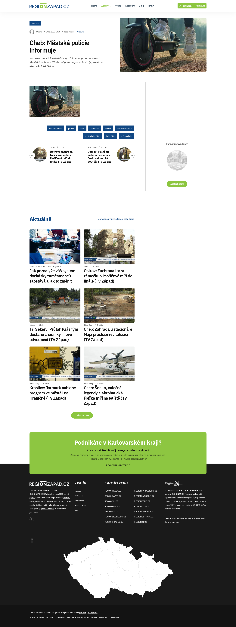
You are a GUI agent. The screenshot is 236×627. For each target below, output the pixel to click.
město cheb (126, 136)
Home (94, 6)
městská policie (55, 128)
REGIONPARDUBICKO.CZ (145, 491)
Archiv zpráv (80, 505)
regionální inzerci (46, 509)
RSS (76, 510)
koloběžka (110, 136)
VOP (90, 612)
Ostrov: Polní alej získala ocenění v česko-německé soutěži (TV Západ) (100, 156)
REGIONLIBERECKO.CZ (115, 517)
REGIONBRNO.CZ (142, 501)
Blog (141, 6)
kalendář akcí (51, 501)
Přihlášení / (187, 6)
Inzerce (78, 491)
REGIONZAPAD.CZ (113, 496)
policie (71, 128)
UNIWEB (168, 501)
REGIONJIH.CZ (111, 501)
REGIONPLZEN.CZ (113, 491)
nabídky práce (64, 501)
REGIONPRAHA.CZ (113, 506)
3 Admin (39, 32)
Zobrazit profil (177, 184)
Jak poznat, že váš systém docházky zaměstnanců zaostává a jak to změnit (52, 276)
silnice (108, 128)
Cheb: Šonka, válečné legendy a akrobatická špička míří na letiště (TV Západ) (105, 395)
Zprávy (105, 6)
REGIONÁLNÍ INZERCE (118, 465)
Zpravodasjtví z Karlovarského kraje (116, 219)
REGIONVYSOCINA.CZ (144, 496)
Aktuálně (35, 23)
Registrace (199, 6)
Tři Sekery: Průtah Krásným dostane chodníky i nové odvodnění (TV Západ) (54, 334)
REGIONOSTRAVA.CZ (144, 517)
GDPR (83, 612)
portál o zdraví (185, 518)
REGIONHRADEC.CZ (114, 522)
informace (95, 128)
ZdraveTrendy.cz (172, 522)
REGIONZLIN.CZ (141, 506)
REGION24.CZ (140, 522)
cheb (82, 128)
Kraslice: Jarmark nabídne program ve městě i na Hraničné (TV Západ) (53, 393)
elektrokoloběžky (124, 128)
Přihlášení (79, 496)
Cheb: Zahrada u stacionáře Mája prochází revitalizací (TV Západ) (108, 334)
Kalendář (130, 6)
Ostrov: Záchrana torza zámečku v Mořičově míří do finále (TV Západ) (61, 156)
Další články (81, 415)
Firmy (151, 6)
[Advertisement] (82, 190)
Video (118, 6)
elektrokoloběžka (92, 136)
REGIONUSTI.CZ (112, 511)
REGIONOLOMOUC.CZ (144, 511)
